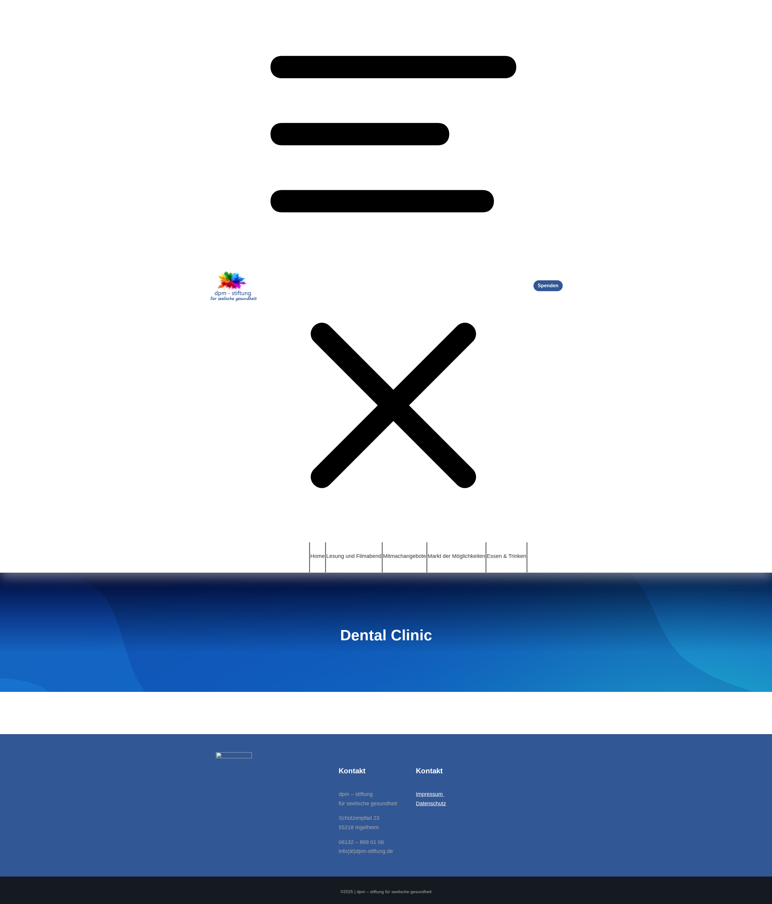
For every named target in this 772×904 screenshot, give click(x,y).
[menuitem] (317, 556)
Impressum (430, 794)
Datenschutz (431, 804)
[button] (393, 271)
